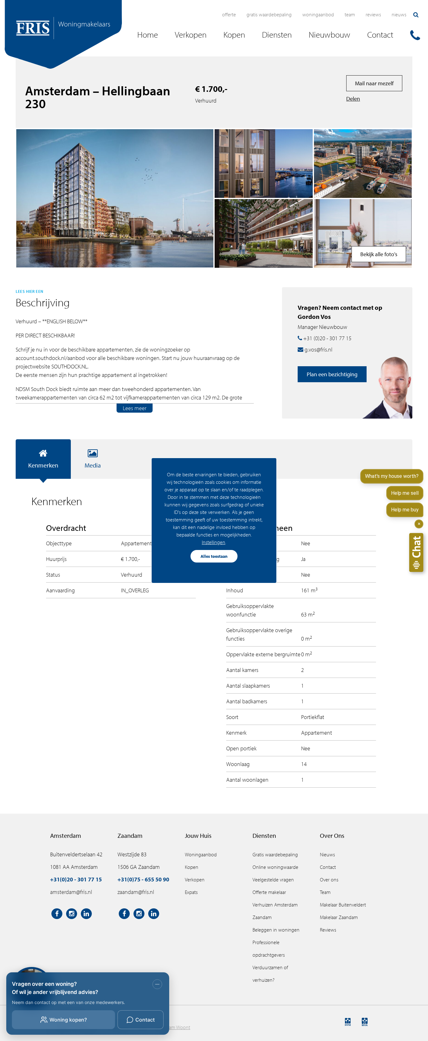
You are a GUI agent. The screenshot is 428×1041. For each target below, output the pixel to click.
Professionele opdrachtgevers (269, 948)
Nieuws (399, 14)
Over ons (329, 879)
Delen (353, 98)
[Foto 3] (363, 233)
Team (350, 14)
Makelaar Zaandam (339, 917)
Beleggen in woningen (276, 930)
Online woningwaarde (275, 867)
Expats (191, 892)
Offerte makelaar (269, 892)
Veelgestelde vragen (273, 879)
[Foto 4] (363, 163)
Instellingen (213, 542)
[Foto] (264, 163)
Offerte (229, 14)
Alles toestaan (214, 556)
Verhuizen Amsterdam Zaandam (275, 910)
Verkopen (195, 879)
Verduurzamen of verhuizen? (270, 973)
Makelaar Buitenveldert (343, 904)
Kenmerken (43, 465)
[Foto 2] (264, 233)
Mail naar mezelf (374, 83)
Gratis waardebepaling (269, 14)
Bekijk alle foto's (378, 254)
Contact (328, 867)
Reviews (373, 14)
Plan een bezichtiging (332, 374)
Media (93, 465)
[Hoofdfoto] (114, 198)
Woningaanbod (318, 14)
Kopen (191, 867)
